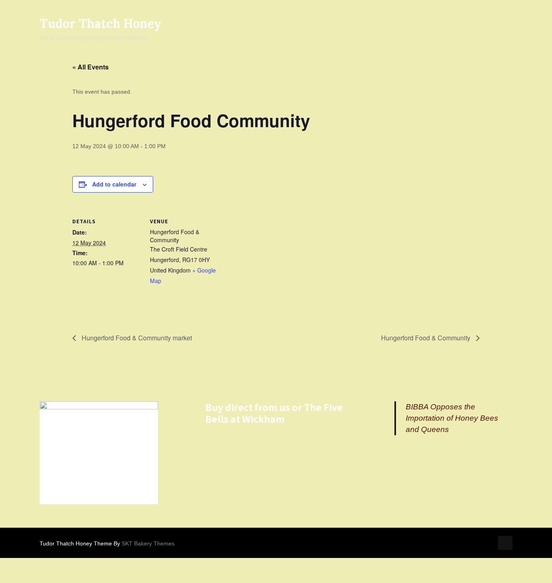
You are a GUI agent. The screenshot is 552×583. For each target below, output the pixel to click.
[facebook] (505, 543)
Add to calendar (114, 184)
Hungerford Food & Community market (136, 337)
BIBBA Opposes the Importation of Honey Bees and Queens (452, 418)
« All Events (90, 66)
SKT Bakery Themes (148, 543)
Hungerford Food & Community (426, 337)
